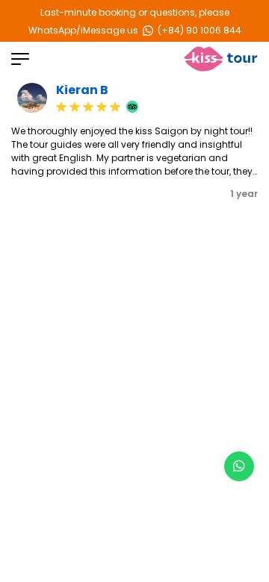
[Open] (20, 59)
